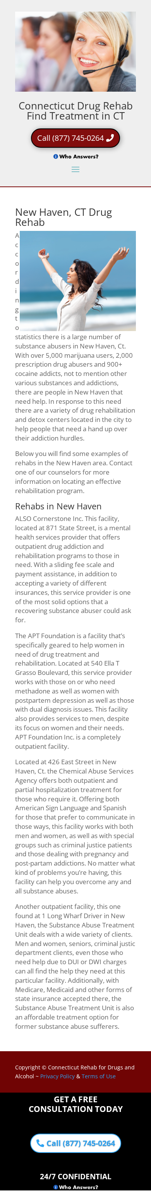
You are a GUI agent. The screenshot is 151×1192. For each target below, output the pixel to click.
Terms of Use (99, 1076)
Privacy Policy (57, 1076)
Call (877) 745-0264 (70, 138)
